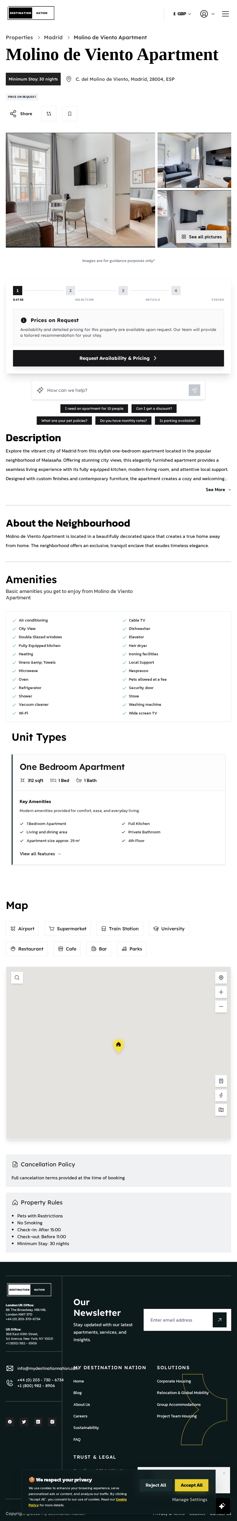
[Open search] (17, 978)
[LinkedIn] (38, 1422)
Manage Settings (189, 1499)
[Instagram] (52, 1422)
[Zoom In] (221, 992)
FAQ (77, 1439)
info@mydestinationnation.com (48, 1368)
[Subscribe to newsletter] (220, 1319)
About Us (81, 1405)
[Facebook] (10, 1422)
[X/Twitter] (24, 1422)
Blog (77, 1393)
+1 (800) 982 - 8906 (36, 1385)
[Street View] (221, 1095)
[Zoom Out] (221, 1006)
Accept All (192, 1484)
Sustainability (86, 1428)
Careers (80, 1416)
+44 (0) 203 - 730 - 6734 (40, 1379)
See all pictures (205, 236)
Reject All (156, 1484)
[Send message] (194, 390)
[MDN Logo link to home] (31, 14)
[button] (118, 1046)
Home (78, 1381)
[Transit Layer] (221, 1081)
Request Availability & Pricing (114, 358)
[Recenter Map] (221, 978)
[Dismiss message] (224, 1473)
